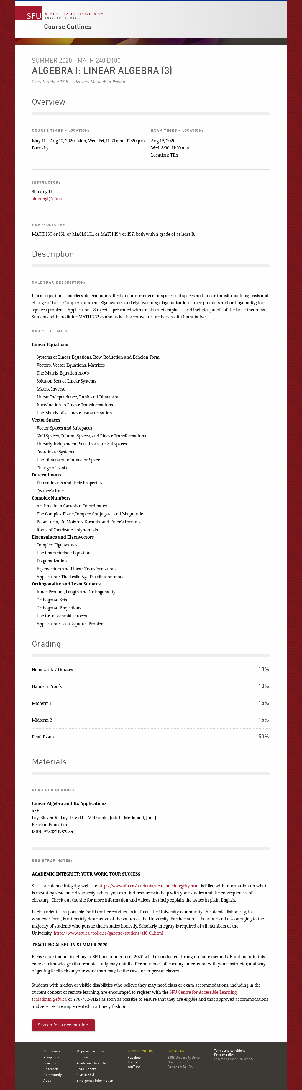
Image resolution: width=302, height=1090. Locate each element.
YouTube (134, 1067)
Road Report (86, 1069)
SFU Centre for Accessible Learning (203, 992)
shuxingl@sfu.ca (48, 198)
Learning (50, 1063)
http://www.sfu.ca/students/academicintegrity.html (149, 886)
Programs (51, 1057)
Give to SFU (85, 1075)
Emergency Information (94, 1081)
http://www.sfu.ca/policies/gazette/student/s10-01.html (108, 933)
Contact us (176, 1051)
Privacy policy (224, 1055)
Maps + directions (90, 1051)
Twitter (133, 1062)
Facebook (135, 1058)
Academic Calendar (91, 1063)
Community (52, 1075)
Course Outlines (67, 27)
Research (50, 1069)
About (47, 1081)
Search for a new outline (63, 1025)
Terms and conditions (229, 1051)
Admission (51, 1051)
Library (82, 1057)
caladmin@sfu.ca (50, 999)
